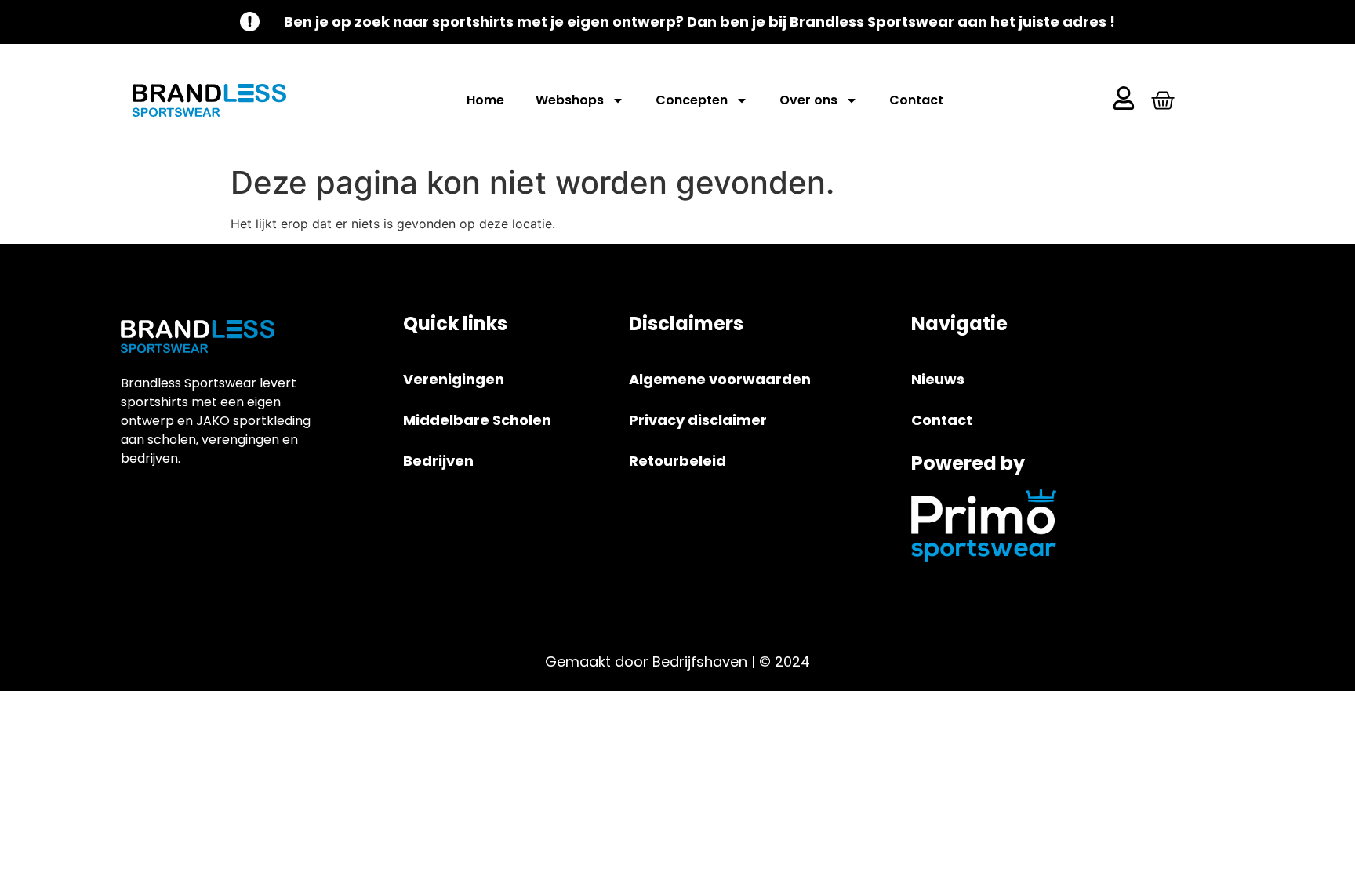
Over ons (808, 100)
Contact (916, 100)
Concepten (692, 100)
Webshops (570, 100)
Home (485, 100)
